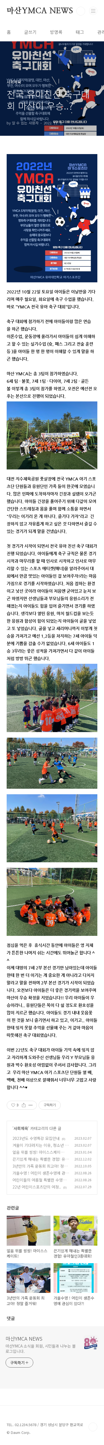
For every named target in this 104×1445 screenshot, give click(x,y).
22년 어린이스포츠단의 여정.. (36, 1187)
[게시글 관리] (30, 1105)
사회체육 (21, 1128)
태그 (80, 32)
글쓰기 (30, 32)
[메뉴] (93, 11)
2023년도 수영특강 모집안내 (36, 1138)
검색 (81, 11)
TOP (92, 1427)
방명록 (56, 32)
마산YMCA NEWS (40, 11)
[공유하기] (23, 1105)
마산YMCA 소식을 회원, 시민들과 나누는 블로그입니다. (41, 1348)
